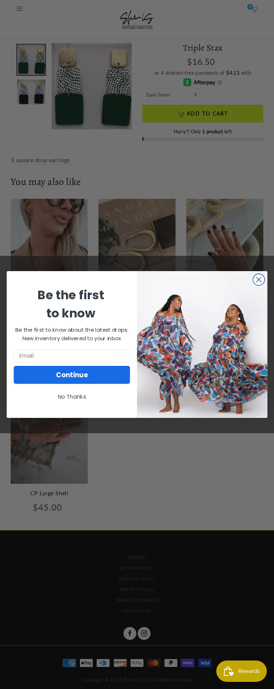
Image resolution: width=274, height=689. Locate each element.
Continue (72, 374)
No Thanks (72, 397)
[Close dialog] (259, 279)
